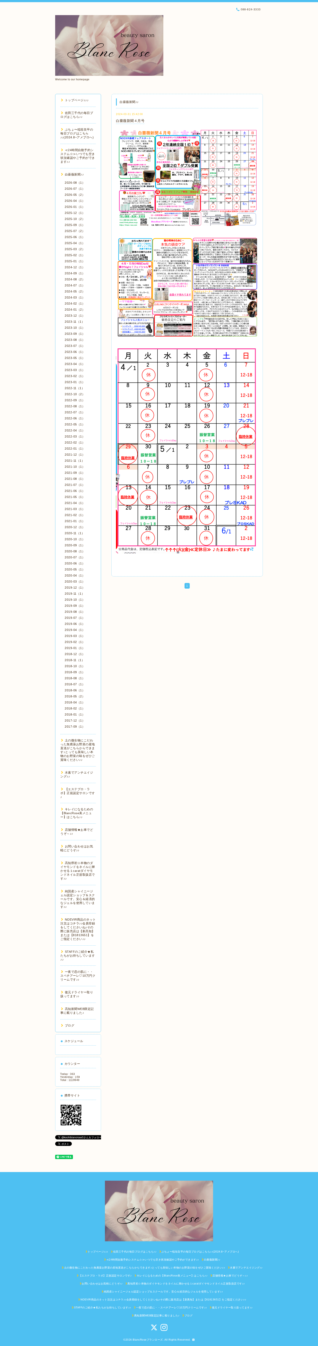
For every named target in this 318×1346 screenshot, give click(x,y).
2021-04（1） (75, 503)
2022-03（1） (75, 436)
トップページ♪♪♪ (76, 100)
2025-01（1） (75, 261)
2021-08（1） (75, 478)
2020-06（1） (75, 563)
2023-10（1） (75, 327)
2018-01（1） (75, 714)
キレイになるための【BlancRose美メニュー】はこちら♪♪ (76, 813)
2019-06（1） (75, 624)
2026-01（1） (75, 207)
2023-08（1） (75, 339)
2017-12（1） (75, 720)
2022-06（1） (75, 418)
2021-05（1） (75, 497)
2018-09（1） (75, 672)
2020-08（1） (75, 551)
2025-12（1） (75, 213)
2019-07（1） (75, 617)
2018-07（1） (75, 684)
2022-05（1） (75, 424)
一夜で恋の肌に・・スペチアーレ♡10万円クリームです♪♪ (77, 975)
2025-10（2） (75, 219)
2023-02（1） (75, 376)
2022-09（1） (75, 400)
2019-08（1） (75, 611)
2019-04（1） (75, 630)
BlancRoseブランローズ (148, 1339)
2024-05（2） (75, 291)
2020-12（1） (75, 527)
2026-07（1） (75, 188)
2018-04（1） (75, 702)
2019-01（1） (75, 648)
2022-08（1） (75, 406)
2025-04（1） (75, 243)
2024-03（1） (75, 297)
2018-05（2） (75, 696)
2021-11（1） (75, 460)
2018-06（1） (75, 690)
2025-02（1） (75, 255)
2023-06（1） (75, 352)
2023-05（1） (75, 358)
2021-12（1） (75, 454)
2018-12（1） (75, 654)
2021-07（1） (75, 485)
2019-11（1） (75, 593)
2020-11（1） (75, 533)
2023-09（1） (75, 333)
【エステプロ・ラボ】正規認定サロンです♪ (77, 793)
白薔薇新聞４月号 (130, 121)
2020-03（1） (75, 581)
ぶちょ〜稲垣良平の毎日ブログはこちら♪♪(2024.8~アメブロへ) (77, 133)
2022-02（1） (75, 442)
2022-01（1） (75, 448)
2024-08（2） (75, 279)
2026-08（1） (75, 182)
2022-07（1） (75, 412)
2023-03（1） (75, 370)
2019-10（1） (75, 599)
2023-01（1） (75, 382)
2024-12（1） (75, 267)
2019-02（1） (75, 642)
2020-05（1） (75, 569)
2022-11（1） (75, 388)
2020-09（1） (75, 545)
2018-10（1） (75, 666)
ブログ (69, 1025)
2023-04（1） (75, 364)
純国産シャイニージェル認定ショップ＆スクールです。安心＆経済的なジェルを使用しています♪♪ (77, 898)
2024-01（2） (75, 309)
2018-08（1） (75, 678)
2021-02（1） (75, 515)
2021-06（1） (75, 491)
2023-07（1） (75, 346)
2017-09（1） (75, 726)
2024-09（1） (75, 273)
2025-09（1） (75, 225)
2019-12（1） (75, 587)
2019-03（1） (75, 636)
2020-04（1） (75, 575)
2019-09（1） (75, 605)
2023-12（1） (75, 315)
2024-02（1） (75, 303)
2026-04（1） (75, 200)
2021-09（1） (75, 472)
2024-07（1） (75, 285)
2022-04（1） (75, 430)
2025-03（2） (75, 249)
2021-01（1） (75, 521)
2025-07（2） (75, 231)
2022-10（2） (75, 394)
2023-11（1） (75, 321)
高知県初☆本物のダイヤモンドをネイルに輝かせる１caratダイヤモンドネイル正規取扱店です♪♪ (77, 870)
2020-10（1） (75, 539)
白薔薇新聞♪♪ (74, 174)
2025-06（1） (75, 237)
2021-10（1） (75, 466)
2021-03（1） (75, 509)
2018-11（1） (75, 660)
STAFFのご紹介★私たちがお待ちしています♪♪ (77, 955)
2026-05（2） (75, 194)
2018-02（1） (75, 708)
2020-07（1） (75, 557)
